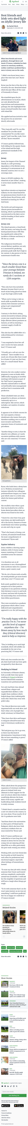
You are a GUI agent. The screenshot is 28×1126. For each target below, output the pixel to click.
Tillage (22, 4)
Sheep (17, 4)
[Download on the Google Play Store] (20, 1105)
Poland (12, 677)
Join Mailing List (14, 1095)
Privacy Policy (4, 1115)
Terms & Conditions (6, 1113)
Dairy (13, 4)
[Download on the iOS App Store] (7, 1105)
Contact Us (4, 1110)
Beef (9, 4)
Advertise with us (5, 1117)
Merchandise (4, 1120)
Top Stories (4, 4)
